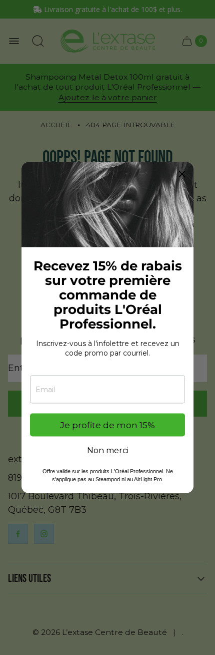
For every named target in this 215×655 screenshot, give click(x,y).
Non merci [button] (107, 451)
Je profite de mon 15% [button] (107, 425)
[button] (182, 174)
